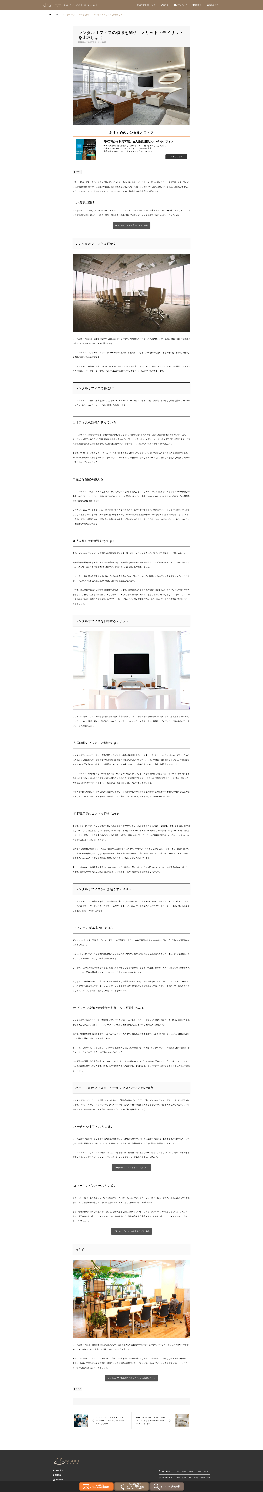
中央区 (191, 1471)
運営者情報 (59, 1479)
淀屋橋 (196, 1477)
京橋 (208, 1477)
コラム (165, 5)
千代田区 (198, 1471)
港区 (178, 1471)
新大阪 (203, 1477)
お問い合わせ (181, 5)
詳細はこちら (176, 156)
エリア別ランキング (147, 5)
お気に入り (213, 5)
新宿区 (206, 1471)
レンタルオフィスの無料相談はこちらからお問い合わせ (131, 1378)
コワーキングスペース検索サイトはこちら (131, 1231)
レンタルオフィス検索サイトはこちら (131, 225)
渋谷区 (184, 1471)
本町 (190, 1477)
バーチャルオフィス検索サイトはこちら (131, 1167)
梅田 (178, 1477)
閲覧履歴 (197, 5)
